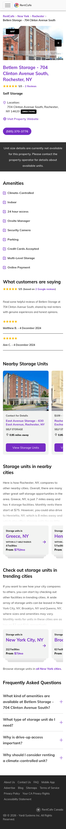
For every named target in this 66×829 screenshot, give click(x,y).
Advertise (9, 788)
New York (23, 16)
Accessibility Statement (17, 799)
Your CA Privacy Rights (36, 793)
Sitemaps (31, 788)
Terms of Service (49, 788)
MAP (12, 31)
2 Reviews (30, 86)
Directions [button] (28, 111)
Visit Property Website (22, 119)
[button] (17, 131)
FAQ (36, 782)
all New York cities (48, 669)
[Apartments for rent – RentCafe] (23, 5)
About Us (9, 782)
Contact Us (24, 782)
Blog (20, 788)
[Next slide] (58, 43)
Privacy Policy (12, 793)
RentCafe (8, 16)
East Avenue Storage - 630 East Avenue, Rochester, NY (25, 422)
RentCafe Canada (52, 809)
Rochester (38, 16)
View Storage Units (25, 447)
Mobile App (48, 782)
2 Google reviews (45, 289)
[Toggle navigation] (7, 5)
